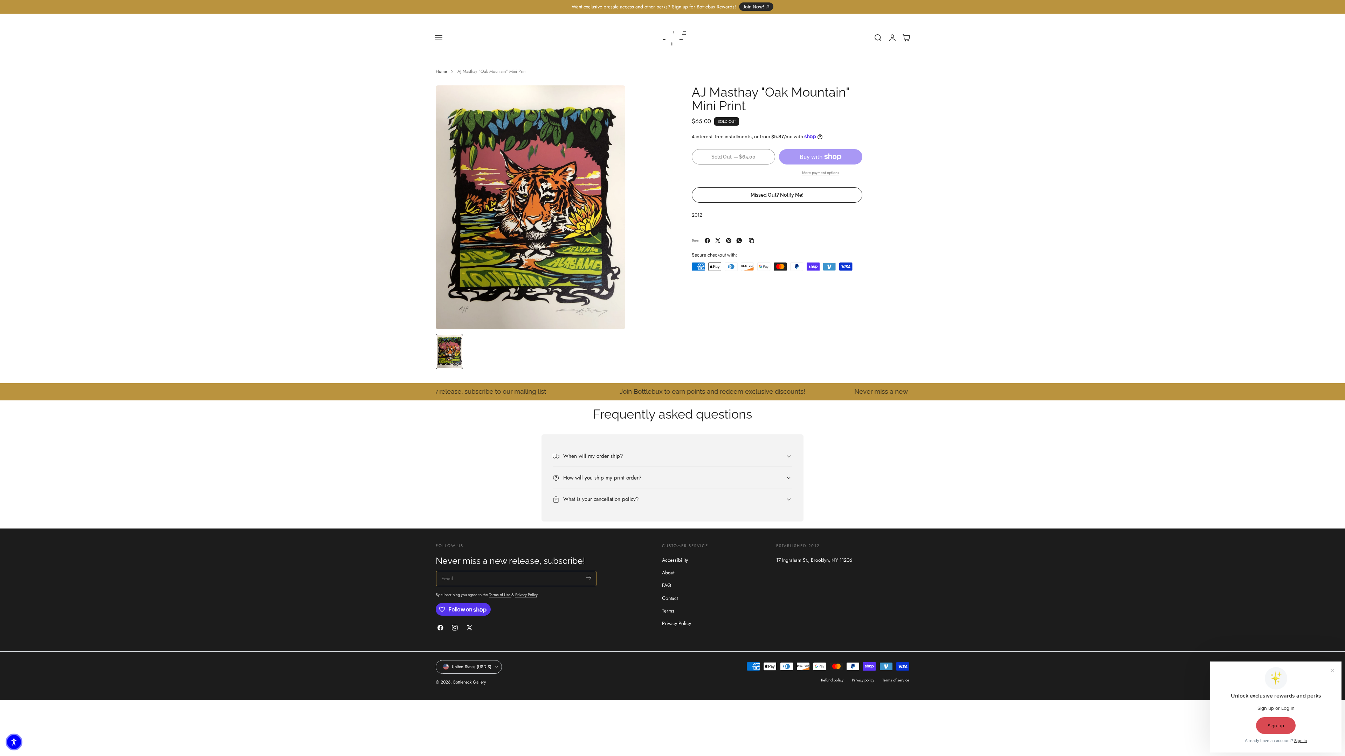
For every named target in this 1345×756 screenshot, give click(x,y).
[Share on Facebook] (707, 240)
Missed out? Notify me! (777, 195)
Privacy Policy (526, 594)
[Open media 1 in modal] (613, 97)
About (668, 572)
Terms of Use (500, 594)
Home (441, 71)
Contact (670, 598)
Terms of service (895, 680)
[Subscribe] (588, 577)
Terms (668, 610)
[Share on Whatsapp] (739, 240)
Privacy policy (863, 680)
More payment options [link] (820, 172)
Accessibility (675, 560)
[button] (439, 37)
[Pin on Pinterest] (728, 240)
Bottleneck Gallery (469, 682)
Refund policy (832, 680)
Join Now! (753, 6)
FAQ (666, 585)
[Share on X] (718, 240)
